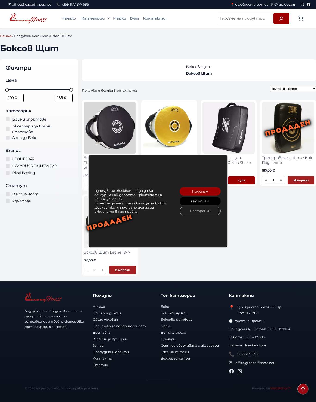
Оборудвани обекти (111, 352)
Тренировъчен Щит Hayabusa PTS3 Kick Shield (226, 160)
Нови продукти (107, 313)
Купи (241, 180)
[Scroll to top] (303, 389)
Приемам (200, 191)
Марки (119, 18)
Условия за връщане (110, 339)
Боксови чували (174, 313)
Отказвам (200, 201)
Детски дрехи (173, 332)
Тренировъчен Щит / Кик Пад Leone (287, 160)
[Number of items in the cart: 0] (300, 18)
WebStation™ (280, 388)
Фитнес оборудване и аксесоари (190, 345)
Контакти (154, 18)
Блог (134, 18)
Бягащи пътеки (175, 352)
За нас (98, 345)
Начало (69, 18)
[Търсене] (281, 18)
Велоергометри (175, 358)
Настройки (200, 211)
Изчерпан (301, 180)
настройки (128, 211)
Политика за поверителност (119, 326)
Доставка (101, 332)
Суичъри (168, 339)
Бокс (165, 307)
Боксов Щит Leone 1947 (107, 252)
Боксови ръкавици (177, 319)
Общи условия (105, 319)
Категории (93, 18)
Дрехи (166, 326)
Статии (100, 365)
